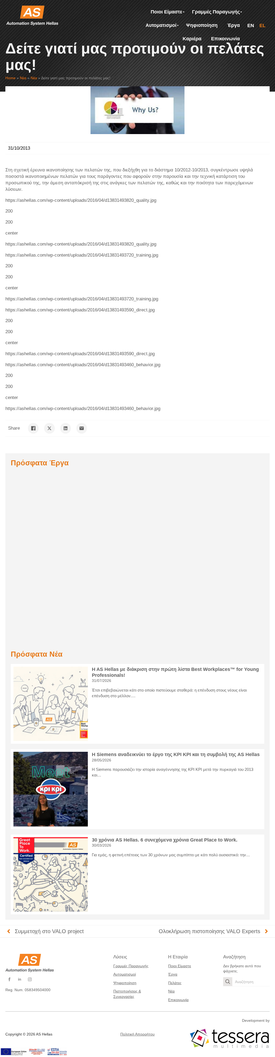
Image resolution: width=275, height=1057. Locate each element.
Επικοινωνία (178, 1000)
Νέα (23, 78)
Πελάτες (175, 983)
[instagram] (30, 979)
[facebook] (9, 979)
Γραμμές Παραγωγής (131, 966)
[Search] (227, 981)
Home (10, 78)
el (262, 25)
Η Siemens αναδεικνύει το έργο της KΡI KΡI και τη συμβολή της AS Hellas (176, 754)
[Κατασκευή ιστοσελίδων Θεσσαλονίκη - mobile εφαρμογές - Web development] (229, 1038)
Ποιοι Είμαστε (179, 966)
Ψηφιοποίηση (124, 983)
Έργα (172, 974)
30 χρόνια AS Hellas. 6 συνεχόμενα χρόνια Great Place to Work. (164, 840)
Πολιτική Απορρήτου (137, 1034)
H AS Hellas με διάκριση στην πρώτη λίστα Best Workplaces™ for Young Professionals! (175, 672)
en (250, 25)
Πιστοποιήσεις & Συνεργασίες (127, 994)
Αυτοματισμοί (124, 974)
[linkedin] (20, 979)
